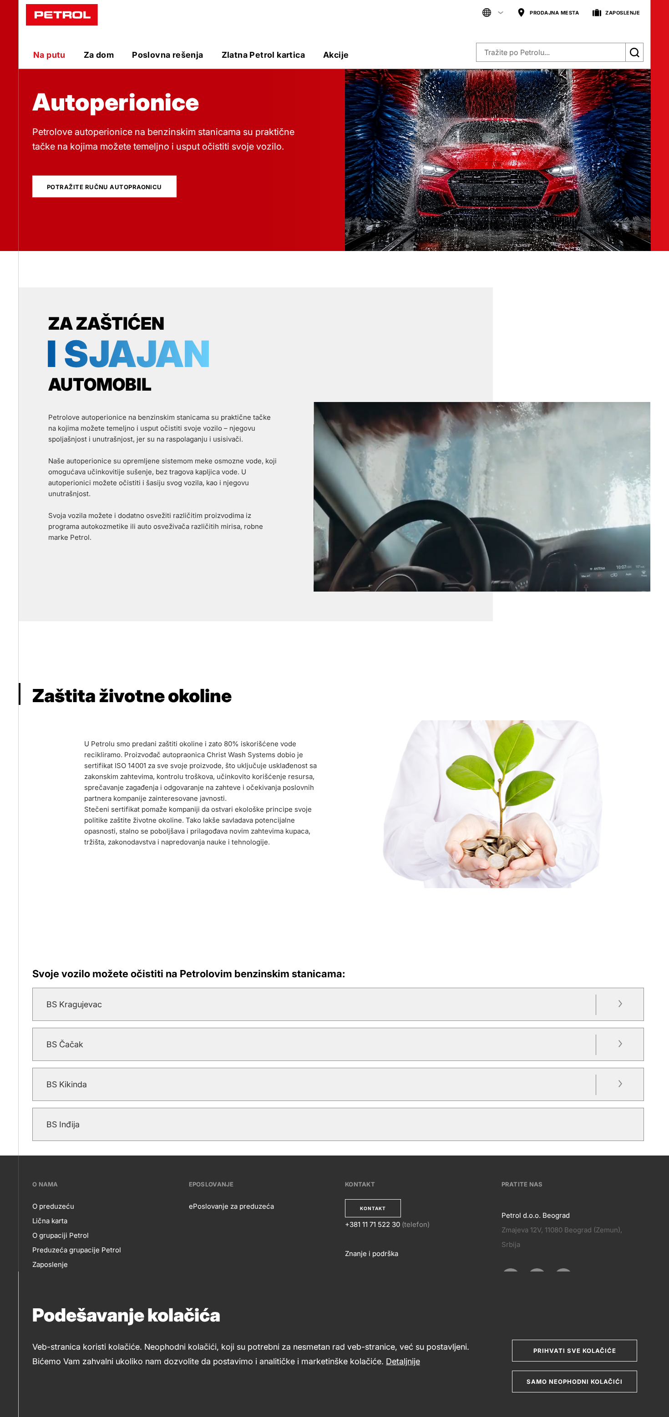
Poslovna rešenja (167, 55)
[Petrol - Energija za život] (62, 14)
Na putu (49, 55)
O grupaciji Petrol (60, 1235)
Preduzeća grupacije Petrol (76, 1250)
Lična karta (49, 1220)
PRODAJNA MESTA (554, 13)
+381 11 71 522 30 (372, 1224)
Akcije (336, 55)
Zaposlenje (50, 1264)
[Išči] (634, 52)
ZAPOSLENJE (622, 13)
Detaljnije (403, 1361)
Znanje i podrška (371, 1253)
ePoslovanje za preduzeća (231, 1206)
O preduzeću (53, 1206)
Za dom (99, 55)
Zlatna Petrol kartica (263, 55)
